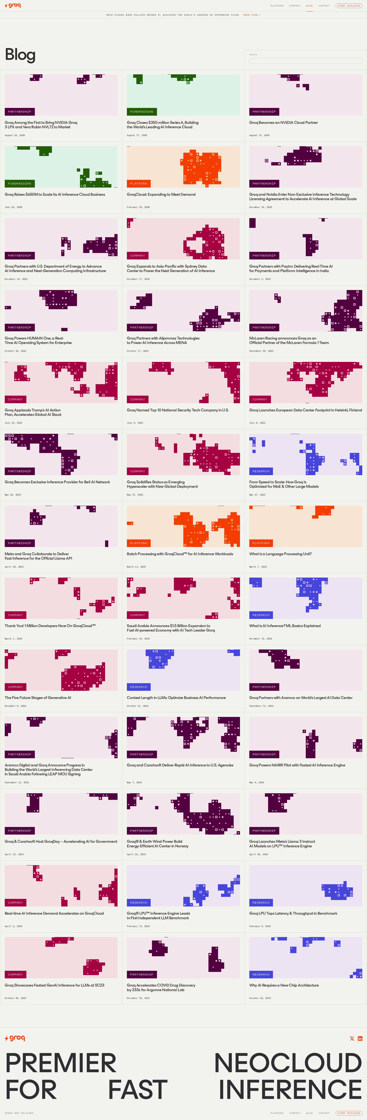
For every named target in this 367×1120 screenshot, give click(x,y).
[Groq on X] (352, 1038)
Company (295, 6)
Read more (252, 15)
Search (253, 55)
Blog (309, 6)
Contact (324, 6)
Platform (277, 6)
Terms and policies (19, 1113)
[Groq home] (13, 5)
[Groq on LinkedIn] (360, 1038)
